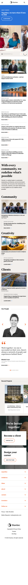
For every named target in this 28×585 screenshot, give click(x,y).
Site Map (14, 534)
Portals (14, 531)
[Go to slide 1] (10, 370)
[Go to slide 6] (17, 370)
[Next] (25, 324)
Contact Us (9, 440)
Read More (4, 365)
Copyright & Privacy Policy (14, 529)
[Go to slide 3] (13, 370)
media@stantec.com (15, 515)
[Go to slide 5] (16, 370)
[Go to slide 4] (14, 370)
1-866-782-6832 (9, 512)
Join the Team (10, 460)
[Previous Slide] (21, 53)
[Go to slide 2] (11, 370)
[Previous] (2, 324)
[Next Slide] (25, 53)
